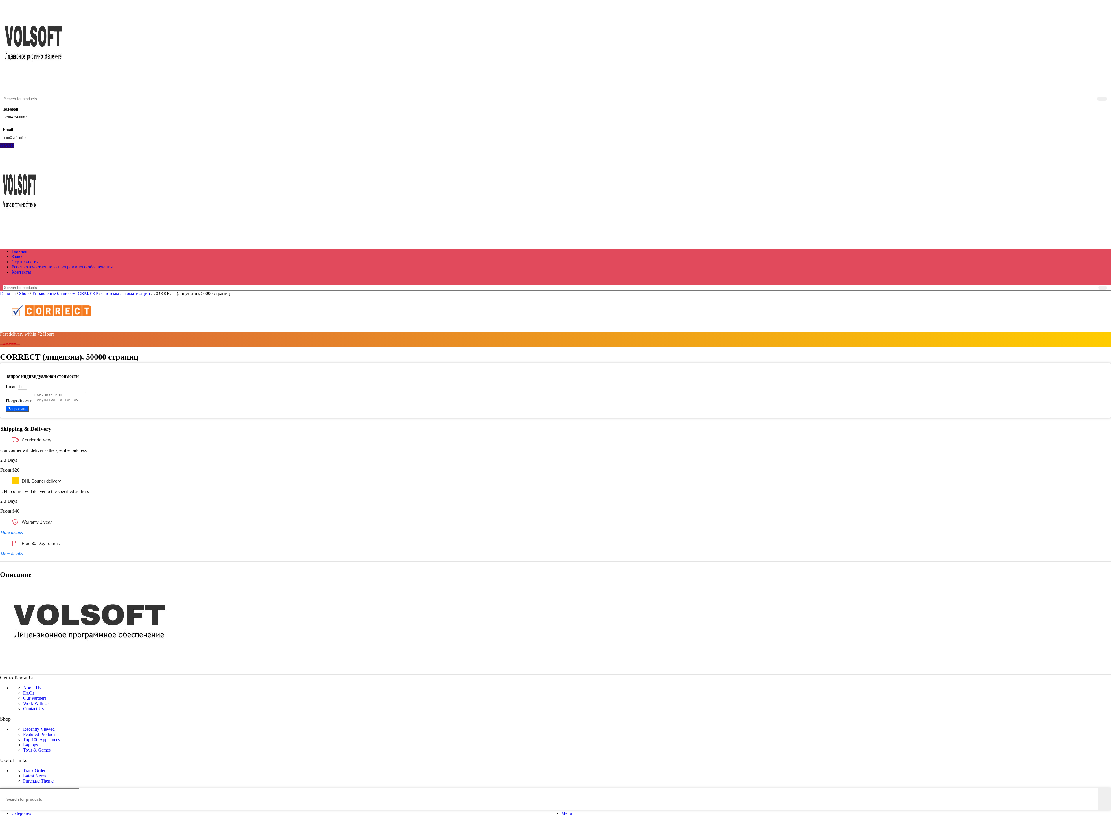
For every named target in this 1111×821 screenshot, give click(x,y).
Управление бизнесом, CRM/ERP (65, 293)
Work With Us (36, 703)
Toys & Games (37, 750)
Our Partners (34, 698)
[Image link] (92, 671)
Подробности (20, 400)
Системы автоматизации (126, 293)
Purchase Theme (38, 780)
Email (12, 386)
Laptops (30, 744)
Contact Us (33, 708)
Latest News (34, 775)
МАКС (7, 145)
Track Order (34, 770)
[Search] (1102, 99)
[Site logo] (34, 93)
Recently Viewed (39, 729)
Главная (8, 293)
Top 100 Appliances (41, 739)
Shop (24, 293)
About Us (32, 687)
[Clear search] (1091, 98)
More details (11, 532)
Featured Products (39, 734)
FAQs (28, 693)
